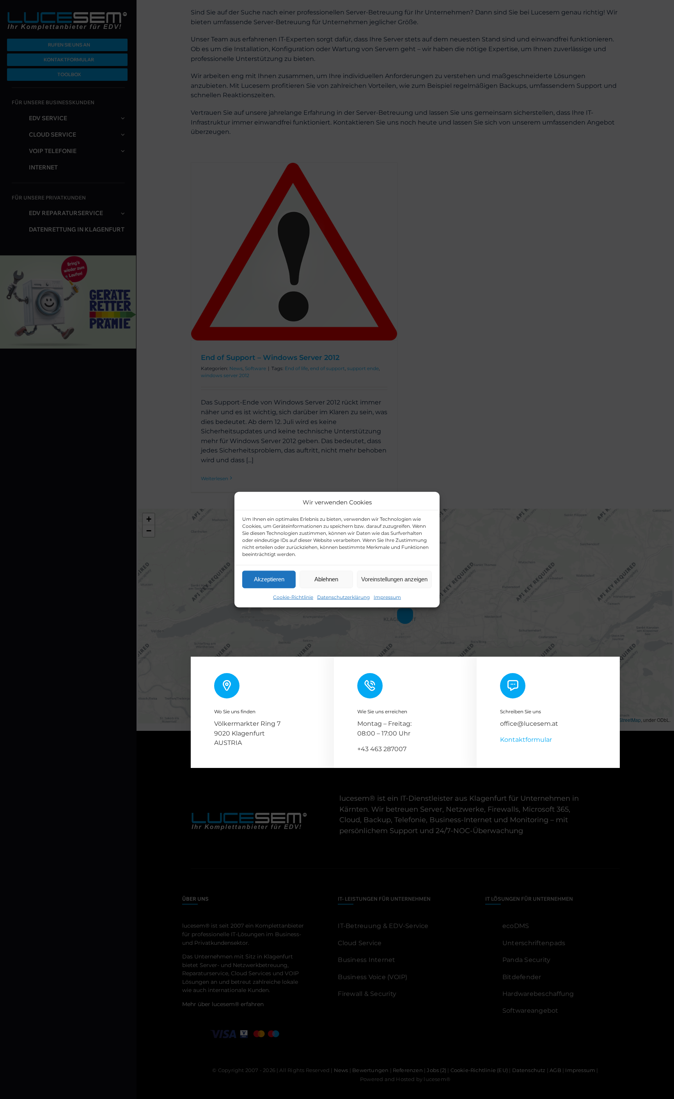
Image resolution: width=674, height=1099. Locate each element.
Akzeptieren (269, 579)
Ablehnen (326, 579)
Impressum (387, 597)
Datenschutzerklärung (343, 597)
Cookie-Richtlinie (293, 597)
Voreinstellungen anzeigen (394, 579)
